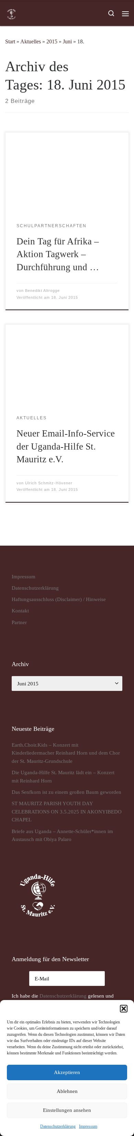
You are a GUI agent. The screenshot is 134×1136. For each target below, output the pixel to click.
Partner (19, 622)
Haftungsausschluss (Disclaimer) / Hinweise (59, 599)
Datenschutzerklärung (63, 996)
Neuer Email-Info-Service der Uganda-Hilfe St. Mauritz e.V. (65, 446)
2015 (51, 41)
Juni (67, 41)
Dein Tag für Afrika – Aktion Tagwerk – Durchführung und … (57, 254)
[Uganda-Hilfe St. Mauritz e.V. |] (11, 13)
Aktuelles (30, 41)
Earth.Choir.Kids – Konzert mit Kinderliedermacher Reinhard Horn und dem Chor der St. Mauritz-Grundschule (66, 753)
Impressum (88, 1126)
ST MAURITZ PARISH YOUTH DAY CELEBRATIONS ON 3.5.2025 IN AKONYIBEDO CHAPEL (67, 811)
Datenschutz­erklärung (58, 1126)
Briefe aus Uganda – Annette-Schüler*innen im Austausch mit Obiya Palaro (62, 835)
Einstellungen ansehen (67, 1110)
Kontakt (20, 610)
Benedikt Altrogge (42, 290)
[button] (123, 1008)
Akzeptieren (67, 1072)
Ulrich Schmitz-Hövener (48, 483)
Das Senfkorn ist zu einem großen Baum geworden (66, 792)
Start (10, 41)
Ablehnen (67, 1091)
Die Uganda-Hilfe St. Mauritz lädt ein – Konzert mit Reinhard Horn (63, 776)
